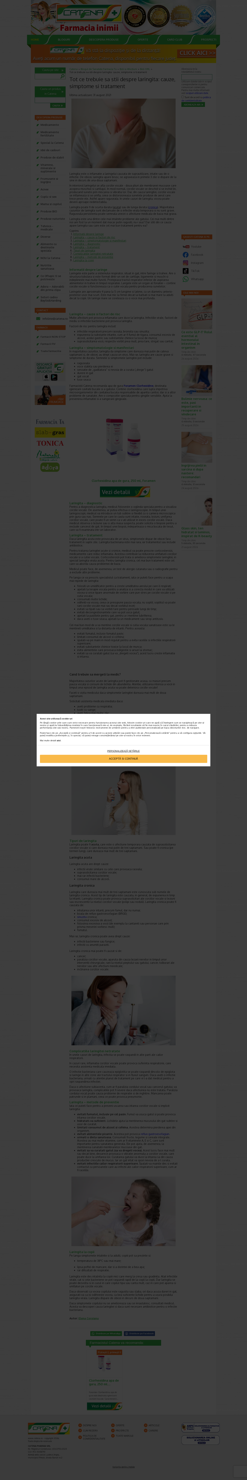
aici (59, 740)
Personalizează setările (123, 751)
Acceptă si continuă (123, 758)
